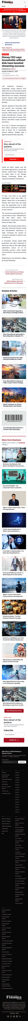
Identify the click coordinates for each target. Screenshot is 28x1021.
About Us (4, 772)
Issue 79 (17, 787)
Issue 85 (17, 772)
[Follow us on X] (20, 1016)
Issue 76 (17, 794)
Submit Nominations (6, 826)
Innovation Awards (19, 881)
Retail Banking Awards (7, 988)
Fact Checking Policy (7, 974)
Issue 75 (17, 797)
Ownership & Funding (7, 961)
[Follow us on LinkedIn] (17, 1016)
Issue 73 (17, 802)
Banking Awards (19, 892)
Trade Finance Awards (7, 940)
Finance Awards (19, 903)
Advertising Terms (6, 793)
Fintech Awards (19, 865)
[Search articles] (24, 2)
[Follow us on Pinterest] (8, 1016)
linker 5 (13, 69)
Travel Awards (5, 952)
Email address (5, 759)
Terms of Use (5, 791)
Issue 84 (17, 775)
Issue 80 (17, 784)
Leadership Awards (6, 914)
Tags (17, 1013)
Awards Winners (6, 823)
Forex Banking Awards (20, 878)
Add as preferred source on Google (15, 78)
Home (3, 47)
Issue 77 (17, 792)
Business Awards (19, 827)
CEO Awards (18, 838)
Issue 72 (17, 804)
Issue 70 (17, 809)
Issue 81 (17, 782)
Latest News (5, 784)
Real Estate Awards (6, 921)
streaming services (8, 250)
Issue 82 (17, 779)
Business (9, 47)
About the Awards (6, 818)
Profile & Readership (7, 779)
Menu (3, 6)
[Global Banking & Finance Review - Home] (7, 2)
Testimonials (5, 828)
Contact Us (4, 781)
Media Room (5, 831)
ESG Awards (18, 876)
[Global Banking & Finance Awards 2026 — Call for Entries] (14, 188)
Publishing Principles (7, 958)
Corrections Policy (6, 963)
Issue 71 (17, 807)
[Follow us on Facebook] (14, 1016)
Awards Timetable (6, 821)
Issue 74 (17, 799)
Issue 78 (17, 789)
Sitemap (12, 1013)
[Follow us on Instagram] (11, 1016)
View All (17, 812)
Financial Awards (6, 977)
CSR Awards (18, 845)
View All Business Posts (14, 710)
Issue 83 (17, 777)
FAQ (3, 833)
